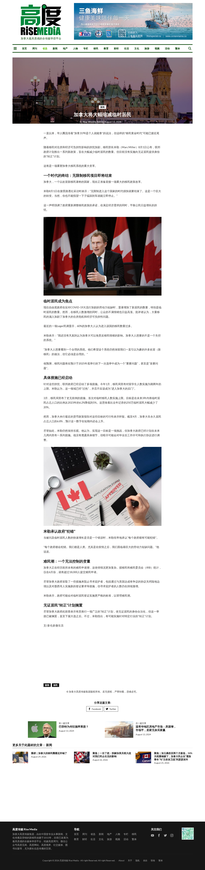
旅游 (147, 48)
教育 (106, 48)
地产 (65, 48)
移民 (95, 48)
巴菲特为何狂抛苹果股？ (74, 726)
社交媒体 (58, 844)
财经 (116, 48)
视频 (157, 48)
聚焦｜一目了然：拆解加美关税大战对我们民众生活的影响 (112, 755)
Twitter (112, 709)
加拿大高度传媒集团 (23, 834)
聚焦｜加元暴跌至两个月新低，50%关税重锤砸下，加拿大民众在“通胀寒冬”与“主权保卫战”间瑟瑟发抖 (173, 756)
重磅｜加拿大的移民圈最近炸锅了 (49, 753)
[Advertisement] (102, 655)
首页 (24, 48)
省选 (44, 48)
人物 (75, 48)
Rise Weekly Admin (91, 121)
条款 (145, 860)
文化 (136, 48)
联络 (153, 860)
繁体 (177, 48)
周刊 (34, 48)
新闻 (55, 48)
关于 (130, 860)
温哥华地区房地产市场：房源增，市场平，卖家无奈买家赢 (156, 728)
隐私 (138, 860)
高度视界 (46, 844)
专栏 (85, 48)
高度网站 (34, 844)
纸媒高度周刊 (51, 841)
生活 (126, 48)
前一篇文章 (64, 723)
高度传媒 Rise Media (69, 860)
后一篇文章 (141, 723)
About (121, 860)
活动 (167, 48)
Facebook (96, 709)
